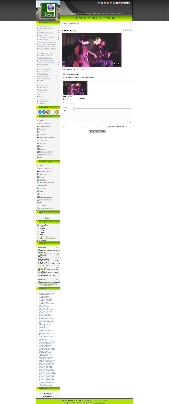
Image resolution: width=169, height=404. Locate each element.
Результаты (40, 238)
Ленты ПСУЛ (43, 339)
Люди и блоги (43, 129)
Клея (40, 338)
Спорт (41, 146)
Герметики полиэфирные (46, 370)
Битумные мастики (45, 300)
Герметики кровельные (46, 364)
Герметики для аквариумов (47, 373)
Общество (42, 134)
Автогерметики (43, 355)
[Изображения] (75, 88)
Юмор (41, 157)
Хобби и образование (45, 154)
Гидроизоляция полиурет (46, 320)
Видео (70, 23)
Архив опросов (50, 238)
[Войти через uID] (40, 112)
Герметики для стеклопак (47, 375)
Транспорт (42, 149)
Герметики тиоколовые (46, 381)
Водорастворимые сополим (47, 360)
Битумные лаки (43, 302)
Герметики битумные (45, 366)
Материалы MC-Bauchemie (47, 342)
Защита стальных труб (46, 330)
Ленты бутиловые (44, 351)
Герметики (42, 305)
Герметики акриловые (45, 361)
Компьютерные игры (45, 123)
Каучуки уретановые (45, 384)
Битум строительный (45, 294)
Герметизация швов (45, 315)
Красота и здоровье (45, 126)
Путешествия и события (46, 137)
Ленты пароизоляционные (47, 341)
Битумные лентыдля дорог (47, 303)
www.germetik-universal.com (100, 400)
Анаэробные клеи (44, 358)
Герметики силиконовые (46, 363)
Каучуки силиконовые (45, 385)
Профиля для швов (45, 352)
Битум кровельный (45, 297)
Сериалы (42, 143)
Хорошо (42, 228)
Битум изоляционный (45, 299)
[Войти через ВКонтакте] (44, 112)
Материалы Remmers (45, 343)
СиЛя (82, 69)
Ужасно (42, 234)
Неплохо (42, 230)
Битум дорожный (44, 296)
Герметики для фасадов (46, 376)
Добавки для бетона (45, 324)
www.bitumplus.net (99, 403)
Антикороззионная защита (47, 293)
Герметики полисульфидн (47, 372)
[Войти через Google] (52, 112)
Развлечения (43, 140)
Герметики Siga (43, 312)
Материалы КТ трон (45, 345)
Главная (64, 23)
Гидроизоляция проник (46, 318)
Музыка (41, 132)
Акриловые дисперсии (46, 357)
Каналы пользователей (46, 208)
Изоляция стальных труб (46, 333)
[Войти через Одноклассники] (57, 112)
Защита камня (43, 329)
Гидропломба (43, 317)
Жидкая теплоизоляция (46, 332)
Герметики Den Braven (46, 311)
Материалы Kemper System (47, 348)
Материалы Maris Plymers (47, 349)
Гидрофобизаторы (44, 314)
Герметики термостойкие (46, 378)
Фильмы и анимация (45, 151)
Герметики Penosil (44, 306)
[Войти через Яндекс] (48, 112)
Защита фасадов (44, 326)
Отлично (42, 226)
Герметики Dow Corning (46, 309)
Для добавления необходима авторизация (48, 284)
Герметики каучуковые (46, 369)
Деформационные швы (46, 321)
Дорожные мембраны (45, 323)
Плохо (42, 232)
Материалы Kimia (44, 346)
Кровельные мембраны (46, 336)
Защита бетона (43, 327)
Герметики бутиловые (45, 367)
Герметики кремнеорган (46, 379)
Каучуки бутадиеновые (46, 382)
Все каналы (42, 205)
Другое (41, 120)
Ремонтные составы (45, 354)
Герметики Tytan (44, 308)
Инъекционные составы (46, 335)
